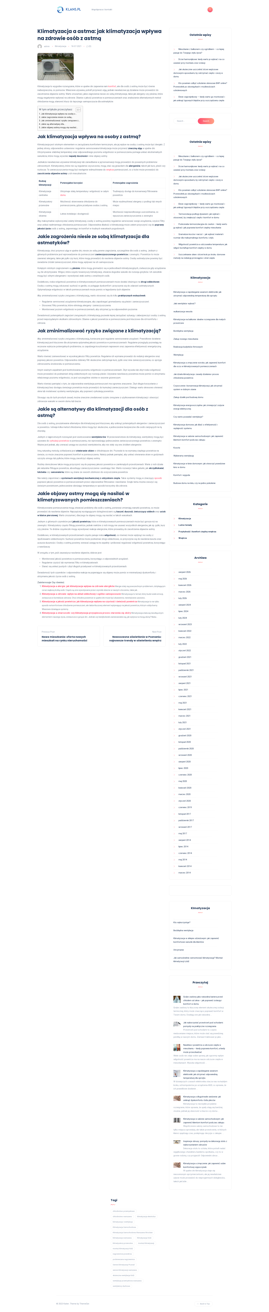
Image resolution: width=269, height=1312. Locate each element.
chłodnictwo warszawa (122, 1216)
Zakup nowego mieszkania (185, 339)
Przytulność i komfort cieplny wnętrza (197, 531)
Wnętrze (182, 538)
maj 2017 (182, 833)
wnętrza (110, 169)
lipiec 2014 (183, 846)
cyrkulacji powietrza (59, 440)
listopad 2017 (184, 814)
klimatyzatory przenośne (123, 1243)
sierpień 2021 (184, 683)
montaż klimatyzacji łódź (123, 1248)
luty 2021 (182, 722)
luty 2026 (182, 598)
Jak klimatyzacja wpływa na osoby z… (59, 114)
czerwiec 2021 (185, 696)
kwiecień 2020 (184, 788)
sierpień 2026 (184, 572)
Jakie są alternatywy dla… (53, 124)
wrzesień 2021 (185, 676)
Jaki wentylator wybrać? (184, 303)
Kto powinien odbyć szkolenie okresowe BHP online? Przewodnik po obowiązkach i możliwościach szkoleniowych (200, 87)
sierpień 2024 (184, 605)
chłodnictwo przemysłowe (123, 1211)
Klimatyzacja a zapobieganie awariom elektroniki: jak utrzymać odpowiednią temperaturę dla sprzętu (200, 1074)
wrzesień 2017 (185, 827)
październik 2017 (186, 820)
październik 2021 (186, 670)
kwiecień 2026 (184, 585)
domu (63, 195)
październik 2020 (186, 748)
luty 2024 (182, 618)
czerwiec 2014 (185, 853)
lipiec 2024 (183, 611)
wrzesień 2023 (185, 624)
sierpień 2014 (184, 840)
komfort (112, 86)
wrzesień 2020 (185, 755)
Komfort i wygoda (181, 475)
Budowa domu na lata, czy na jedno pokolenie (194, 483)
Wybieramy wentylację (183, 455)
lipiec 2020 (183, 768)
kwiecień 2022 (184, 631)
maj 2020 (182, 781)
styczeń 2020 (184, 801)
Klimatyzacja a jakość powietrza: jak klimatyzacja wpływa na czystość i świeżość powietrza (89, 601)
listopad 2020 (184, 742)
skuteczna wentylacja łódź (123, 1275)
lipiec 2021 (183, 689)
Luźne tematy (185, 525)
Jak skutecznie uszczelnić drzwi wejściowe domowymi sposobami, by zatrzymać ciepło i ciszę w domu (198, 73)
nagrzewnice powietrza (122, 1254)
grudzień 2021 (184, 657)
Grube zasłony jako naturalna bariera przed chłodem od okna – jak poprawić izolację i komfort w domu (203, 1000)
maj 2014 (182, 859)
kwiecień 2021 (184, 709)
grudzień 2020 (184, 735)
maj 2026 (182, 578)
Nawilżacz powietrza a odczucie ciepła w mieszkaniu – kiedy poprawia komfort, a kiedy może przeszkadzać (204, 1048)
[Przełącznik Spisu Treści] (77, 109)
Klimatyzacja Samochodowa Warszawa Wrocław (133, 1232)
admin (47, 46)
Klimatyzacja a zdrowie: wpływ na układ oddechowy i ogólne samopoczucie (81, 594)
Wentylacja (178, 355)
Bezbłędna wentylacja (183, 331)
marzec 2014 (184, 872)
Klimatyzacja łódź (144, 1238)
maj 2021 (182, 703)
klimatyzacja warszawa (122, 1238)
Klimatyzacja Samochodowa (124, 1227)
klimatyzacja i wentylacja (123, 1222)
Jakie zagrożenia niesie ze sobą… (57, 117)
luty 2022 (182, 644)
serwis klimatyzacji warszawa (125, 1270)
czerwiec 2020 (185, 774)
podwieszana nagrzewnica (124, 1259)
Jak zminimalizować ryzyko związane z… (60, 120)
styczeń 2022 (184, 650)
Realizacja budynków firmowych (188, 347)
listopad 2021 (184, 663)
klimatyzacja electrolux (146, 1216)
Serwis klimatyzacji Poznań (124, 1265)
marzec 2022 (184, 637)
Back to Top (205, 1304)
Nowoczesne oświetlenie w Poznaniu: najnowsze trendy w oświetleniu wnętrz (135, 638)
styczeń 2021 (184, 729)
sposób (158, 478)
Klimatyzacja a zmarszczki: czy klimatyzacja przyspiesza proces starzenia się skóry (86, 613)
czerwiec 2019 (185, 807)
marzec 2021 (184, 716)
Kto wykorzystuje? (181, 922)
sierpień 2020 (184, 761)
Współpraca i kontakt (101, 9)
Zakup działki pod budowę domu (188, 397)
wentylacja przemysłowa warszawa (127, 1281)
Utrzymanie (178, 950)
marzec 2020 (184, 794)
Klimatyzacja (60, 46)
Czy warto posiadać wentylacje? (188, 417)
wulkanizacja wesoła (182, 311)
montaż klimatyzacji (146, 1243)
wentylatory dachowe (121, 1286)
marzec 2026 (184, 592)
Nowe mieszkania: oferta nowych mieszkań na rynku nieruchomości (64, 638)
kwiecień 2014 (184, 866)
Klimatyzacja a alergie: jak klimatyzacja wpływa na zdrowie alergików (78, 586)
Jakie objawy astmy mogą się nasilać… (59, 127)
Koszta (176, 447)
